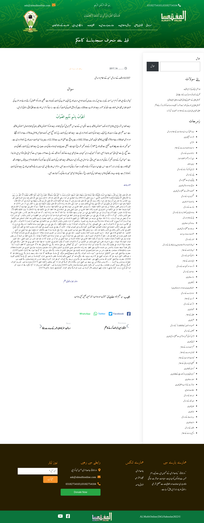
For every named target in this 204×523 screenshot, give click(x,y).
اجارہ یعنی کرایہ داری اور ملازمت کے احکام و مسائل (180, 132)
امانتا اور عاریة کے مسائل (187, 153)
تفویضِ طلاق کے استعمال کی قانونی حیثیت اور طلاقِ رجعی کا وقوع (184, 100)
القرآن (192, 142)
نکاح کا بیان (190, 406)
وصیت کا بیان (190, 422)
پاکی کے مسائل (190, 175)
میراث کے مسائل (189, 396)
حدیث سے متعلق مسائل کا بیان (185, 229)
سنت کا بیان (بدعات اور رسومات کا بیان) (183, 288)
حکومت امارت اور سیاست (187, 234)
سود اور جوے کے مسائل (187, 293)
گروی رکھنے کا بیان (189, 369)
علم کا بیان (191, 320)
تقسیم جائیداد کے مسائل (187, 196)
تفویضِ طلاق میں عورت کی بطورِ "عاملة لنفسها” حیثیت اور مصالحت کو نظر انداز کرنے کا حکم (177, 105)
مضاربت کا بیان (189, 379)
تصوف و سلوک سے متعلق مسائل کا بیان (183, 191)
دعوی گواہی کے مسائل (187, 256)
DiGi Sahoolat (165, 517)
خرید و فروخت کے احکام (188, 250)
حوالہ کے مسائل (189, 239)
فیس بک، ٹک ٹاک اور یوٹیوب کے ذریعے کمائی (188, 95)
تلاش (198, 59)
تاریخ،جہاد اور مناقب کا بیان (186, 186)
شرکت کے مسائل (189, 304)
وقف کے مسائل (75, 68)
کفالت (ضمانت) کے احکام (186, 358)
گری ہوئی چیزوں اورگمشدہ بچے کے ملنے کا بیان (182, 374)
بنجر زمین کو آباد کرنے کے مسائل (185, 169)
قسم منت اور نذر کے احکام (187, 347)
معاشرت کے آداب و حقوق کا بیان (184, 385)
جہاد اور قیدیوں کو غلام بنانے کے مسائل (183, 212)
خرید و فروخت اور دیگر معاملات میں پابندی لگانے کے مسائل (178, 245)
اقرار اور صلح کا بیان (189, 137)
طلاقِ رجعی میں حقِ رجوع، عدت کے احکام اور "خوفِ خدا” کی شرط (183, 111)
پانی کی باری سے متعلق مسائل (186, 180)
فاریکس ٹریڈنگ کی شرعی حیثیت (192, 89)
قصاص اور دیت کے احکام (187, 352)
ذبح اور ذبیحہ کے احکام (188, 261)
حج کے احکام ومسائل (188, 218)
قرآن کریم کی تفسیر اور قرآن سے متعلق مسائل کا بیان (180, 336)
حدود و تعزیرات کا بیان (188, 223)
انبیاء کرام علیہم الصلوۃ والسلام (186, 159)
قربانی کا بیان (190, 342)
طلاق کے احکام (190, 315)
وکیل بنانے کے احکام (188, 433)
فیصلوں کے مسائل (189, 331)
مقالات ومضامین (189, 390)
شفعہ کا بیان (191, 309)
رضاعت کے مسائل (188, 272)
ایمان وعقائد (190, 164)
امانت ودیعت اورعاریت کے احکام (184, 148)
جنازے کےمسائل (189, 207)
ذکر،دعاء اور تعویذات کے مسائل (185, 266)
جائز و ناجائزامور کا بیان (188, 202)
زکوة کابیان (191, 282)
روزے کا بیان (190, 277)
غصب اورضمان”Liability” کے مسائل (182, 326)
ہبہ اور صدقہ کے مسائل (188, 417)
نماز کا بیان (191, 412)
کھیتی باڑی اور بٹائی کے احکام (186, 363)
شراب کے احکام (189, 299)
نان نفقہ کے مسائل (188, 401)
